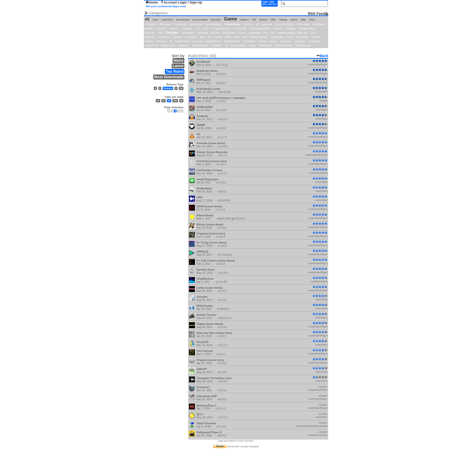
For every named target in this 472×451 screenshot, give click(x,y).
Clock (206, 28)
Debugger (291, 28)
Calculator (161, 28)
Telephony (183, 45)
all (181, 100)
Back (324, 56)
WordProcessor (303, 45)
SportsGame (314, 41)
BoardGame (319, 24)
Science (262, 41)
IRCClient (303, 33)
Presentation (302, 37)
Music (228, 37)
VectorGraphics (238, 45)
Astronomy (267, 24)
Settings (283, 19)
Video (312, 19)
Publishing (161, 41)
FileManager (188, 33)
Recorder (198, 41)
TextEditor (217, 45)
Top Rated (174, 71)
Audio (155, 19)
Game (230, 19)
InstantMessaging (286, 33)
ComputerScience (221, 28)
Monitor (218, 37)
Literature (177, 37)
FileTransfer (229, 33)
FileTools (215, 33)
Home (153, 2)
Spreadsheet (151, 45)
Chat (198, 28)
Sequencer (285, 41)
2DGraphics (151, 24)
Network (263, 19)
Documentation (200, 19)
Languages (164, 37)
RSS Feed (316, 13)
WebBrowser (265, 45)
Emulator (172, 32)
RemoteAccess (213, 41)
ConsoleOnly (239, 28)
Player (290, 37)
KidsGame (150, 37)
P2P (245, 37)
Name (178, 60)
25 (163, 100)
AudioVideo (167, 19)
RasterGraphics (182, 41)
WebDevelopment (284, 45)
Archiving (248, 24)
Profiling (149, 41)
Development (183, 19)
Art (257, 24)
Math (202, 37)
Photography (277, 37)
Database (278, 28)
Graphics (244, 19)
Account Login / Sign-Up (183, 2)
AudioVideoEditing (284, 24)
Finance (242, 33)
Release (168, 88)
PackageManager (259, 37)
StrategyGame (168, 45)
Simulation (299, 41)
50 (169, 100)
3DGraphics (166, 24)
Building (149, 28)
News (237, 37)
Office (273, 19)
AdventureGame (213, 24)
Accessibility (181, 24)
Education (216, 19)
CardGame (187, 28)
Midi (210, 37)
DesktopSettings (307, 28)
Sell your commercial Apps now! (166, 6)
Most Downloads (168, 77)
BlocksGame (303, 24)
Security (273, 41)
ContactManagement (259, 28)
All (147, 19)
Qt (171, 41)
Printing (316, 37)
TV (226, 45)
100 (175, 100)
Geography (254, 33)
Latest (178, 66)
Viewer (252, 45)
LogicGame (191, 37)
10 (158, 100)
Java (312, 33)
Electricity (149, 33)
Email (160, 33)
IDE (272, 33)
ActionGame (196, 24)
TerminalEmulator (200, 45)
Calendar (174, 28)
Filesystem (202, 33)
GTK (254, 19)
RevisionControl (232, 41)
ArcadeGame (233, 24)
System (294, 19)
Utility (303, 19)
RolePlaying (249, 41)
